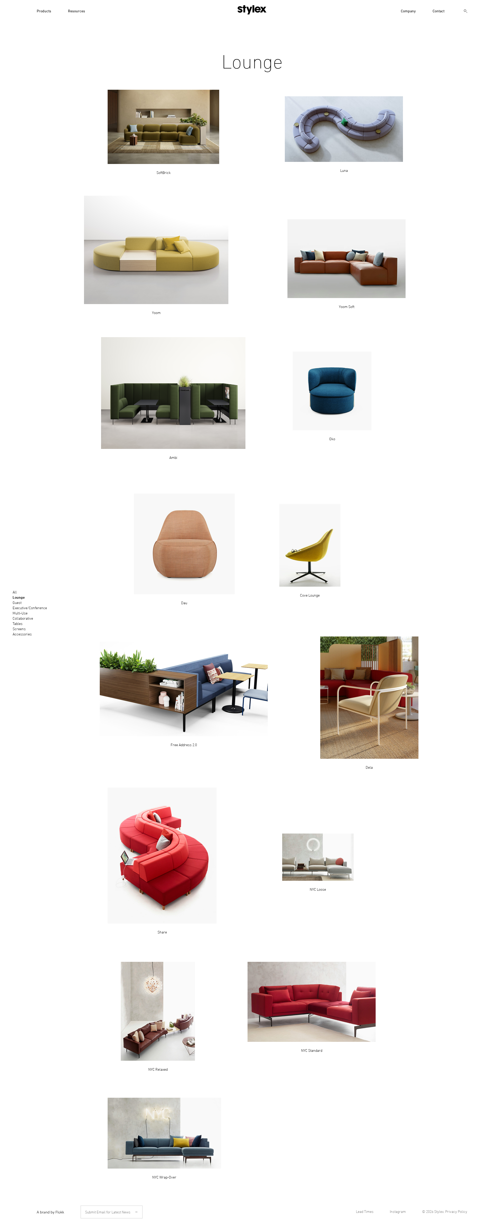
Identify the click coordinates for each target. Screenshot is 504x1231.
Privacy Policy (456, 1211)
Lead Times (365, 1211)
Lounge (19, 597)
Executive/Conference (30, 607)
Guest (17, 602)
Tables (18, 623)
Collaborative (23, 618)
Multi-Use (20, 612)
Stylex (252, 9)
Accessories (22, 633)
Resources (76, 10)
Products (44, 10)
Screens (19, 628)
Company (408, 10)
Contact (438, 10)
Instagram (398, 1211)
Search (465, 11)
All (15, 591)
